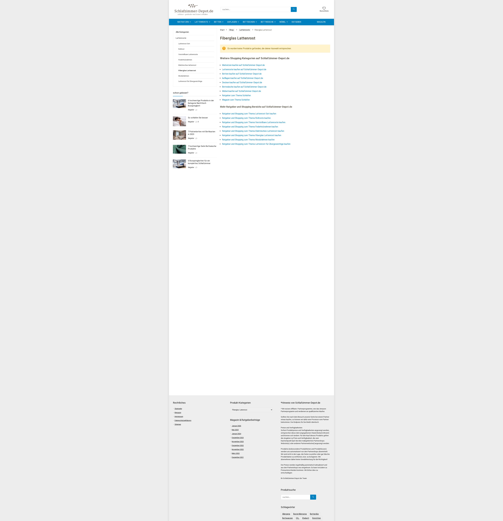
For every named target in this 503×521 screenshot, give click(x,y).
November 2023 (238, 442)
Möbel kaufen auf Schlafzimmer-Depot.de (241, 91)
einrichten (316, 518)
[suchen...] (294, 9)
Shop (231, 30)
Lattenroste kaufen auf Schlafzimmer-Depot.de (244, 69)
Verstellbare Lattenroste (188, 54)
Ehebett (305, 518)
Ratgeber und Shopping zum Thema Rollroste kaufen (246, 118)
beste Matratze (300, 514)
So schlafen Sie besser (198, 118)
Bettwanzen (287, 518)
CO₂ (297, 518)
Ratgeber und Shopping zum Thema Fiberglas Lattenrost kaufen (251, 135)
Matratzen (183, 22)
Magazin (321, 22)
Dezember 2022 (238, 445)
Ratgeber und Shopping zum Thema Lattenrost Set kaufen (249, 113)
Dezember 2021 (238, 457)
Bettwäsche (267, 22)
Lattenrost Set (184, 44)
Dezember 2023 (238, 438)
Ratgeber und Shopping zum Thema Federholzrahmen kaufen (250, 126)
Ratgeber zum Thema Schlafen (236, 95)
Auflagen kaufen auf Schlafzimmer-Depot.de (242, 78)
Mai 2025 (235, 430)
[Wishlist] (324, 8)
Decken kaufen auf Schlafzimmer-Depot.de (242, 82)
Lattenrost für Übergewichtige (190, 81)
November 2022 (238, 449)
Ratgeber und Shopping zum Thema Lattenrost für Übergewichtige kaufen (256, 144)
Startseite (178, 409)
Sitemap (178, 424)
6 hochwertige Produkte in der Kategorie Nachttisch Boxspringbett (201, 103)
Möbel (283, 22)
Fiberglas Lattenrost (187, 70)
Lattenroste (201, 22)
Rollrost (181, 49)
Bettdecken (249, 22)
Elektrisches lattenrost (187, 65)
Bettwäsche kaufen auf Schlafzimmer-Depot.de (244, 87)
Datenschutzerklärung (183, 420)
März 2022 (236, 453)
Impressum (179, 416)
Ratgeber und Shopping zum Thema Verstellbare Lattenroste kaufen (253, 122)
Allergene (286, 514)
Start (222, 30)
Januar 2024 (236, 434)
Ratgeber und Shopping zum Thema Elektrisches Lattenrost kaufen (253, 131)
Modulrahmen (183, 76)
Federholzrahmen (185, 60)
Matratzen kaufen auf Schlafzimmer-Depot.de (243, 65)
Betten (217, 22)
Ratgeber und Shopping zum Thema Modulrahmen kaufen (248, 139)
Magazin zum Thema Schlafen (236, 100)
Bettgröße (314, 514)
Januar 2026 (236, 426)
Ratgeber (296, 22)
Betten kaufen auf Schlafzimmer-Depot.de (242, 74)
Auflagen (232, 22)
